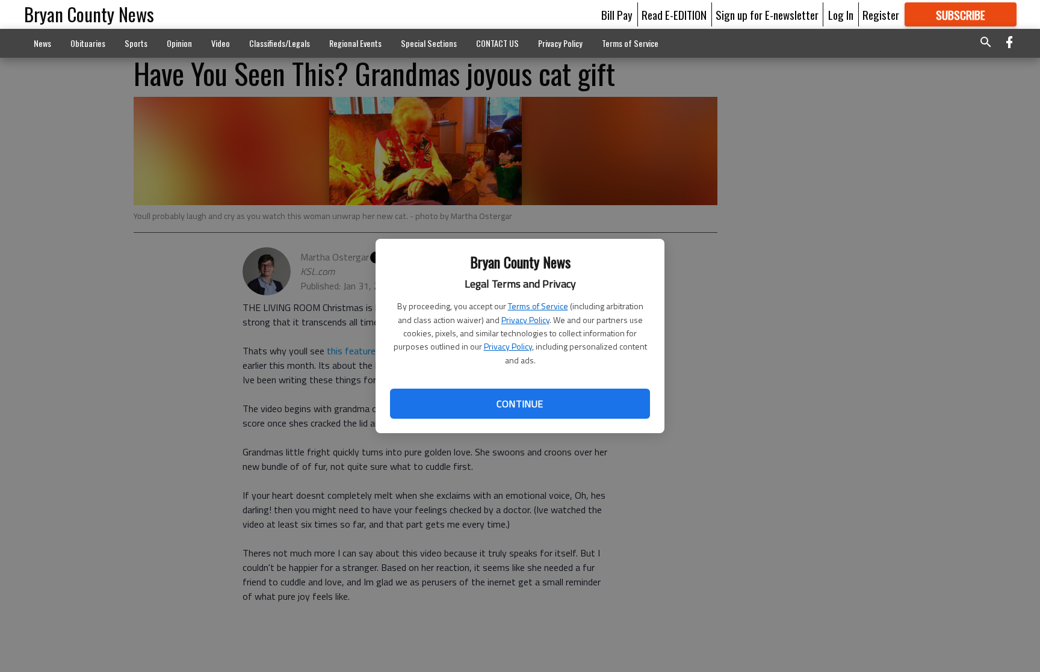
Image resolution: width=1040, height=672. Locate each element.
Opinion (179, 43)
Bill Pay (617, 14)
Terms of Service (538, 306)
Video (220, 43)
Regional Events (355, 43)
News (42, 43)
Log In (840, 14)
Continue (520, 403)
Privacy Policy (525, 319)
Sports (136, 43)
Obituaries (87, 43)
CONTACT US (497, 43)
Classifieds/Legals (279, 43)
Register (880, 14)
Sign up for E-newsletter (767, 14)
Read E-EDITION (674, 14)
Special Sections (429, 43)
